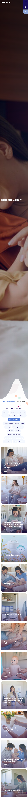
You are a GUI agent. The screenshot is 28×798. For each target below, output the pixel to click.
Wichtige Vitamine (19, 441)
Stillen (18, 430)
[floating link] (25, 7)
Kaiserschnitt (6, 415)
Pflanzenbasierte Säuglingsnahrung (14, 423)
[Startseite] (6, 2)
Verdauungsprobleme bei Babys (14, 438)
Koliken (15, 415)
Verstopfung (7, 441)
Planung (7, 427)
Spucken (11, 430)
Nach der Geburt (14, 419)
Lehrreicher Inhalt (10, 401)
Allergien (5, 412)
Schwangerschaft (18, 427)
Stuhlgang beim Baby (14, 434)
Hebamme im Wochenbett (18, 412)
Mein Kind (22, 415)
